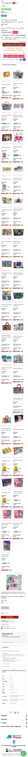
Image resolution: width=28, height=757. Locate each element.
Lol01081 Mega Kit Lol (18, 368)
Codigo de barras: (4, 620)
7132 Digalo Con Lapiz (6, 179)
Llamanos (4, 2)
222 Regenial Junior (6, 460)
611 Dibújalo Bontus (6, 84)
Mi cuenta (3, 723)
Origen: (8, 123)
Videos (16, 2)
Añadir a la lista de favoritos (8, 642)
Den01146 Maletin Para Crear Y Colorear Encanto (18, 211)
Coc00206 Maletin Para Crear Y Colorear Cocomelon (6, 337)
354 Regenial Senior (6, 492)
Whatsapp (10, 2)
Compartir (4, 624)
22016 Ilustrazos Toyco (18, 429)
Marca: (3, 88)
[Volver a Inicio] (2, 37)
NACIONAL (6, 613)
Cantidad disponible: (5, 621)
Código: (7, 95)
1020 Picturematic (5, 147)
